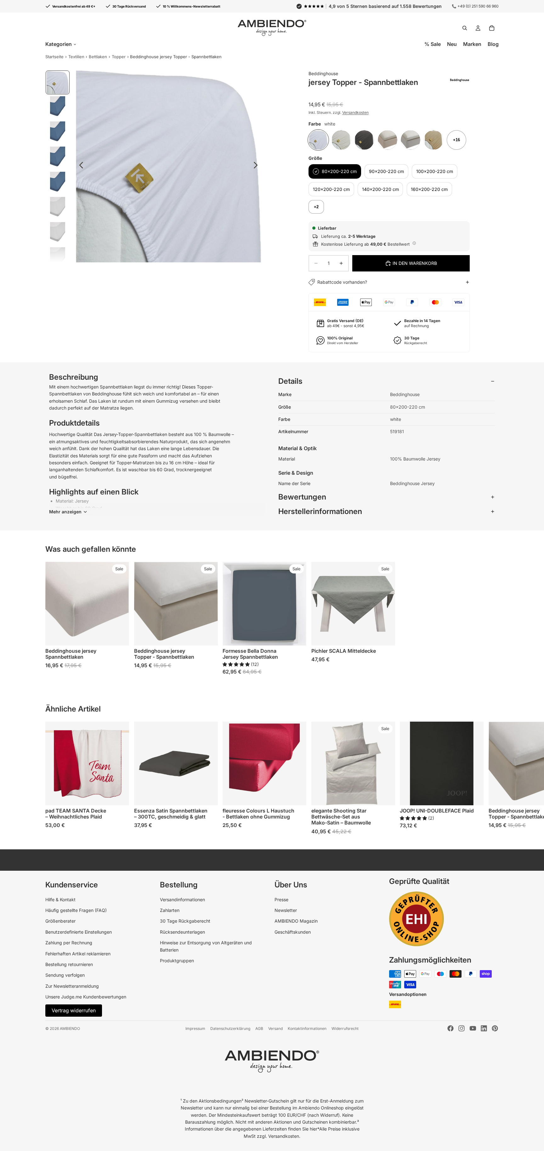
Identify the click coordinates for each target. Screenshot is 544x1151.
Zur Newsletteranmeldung (72, 986)
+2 (316, 206)
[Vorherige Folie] (79, 166)
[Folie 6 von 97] (57, 208)
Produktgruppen (177, 960)
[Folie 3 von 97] (57, 132)
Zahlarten (169, 910)
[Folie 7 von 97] (57, 233)
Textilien (76, 56)
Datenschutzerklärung (230, 1028)
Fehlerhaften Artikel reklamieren (77, 953)
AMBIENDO (70, 1028)
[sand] (387, 140)
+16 (456, 139)
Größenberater (60, 921)
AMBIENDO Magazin (296, 921)
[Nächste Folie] (257, 166)
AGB (259, 1028)
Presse (281, 899)
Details (290, 381)
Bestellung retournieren (69, 964)
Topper (119, 56)
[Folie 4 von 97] (57, 158)
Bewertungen (302, 496)
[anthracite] (364, 140)
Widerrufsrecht (345, 1028)
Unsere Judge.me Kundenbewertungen (85, 996)
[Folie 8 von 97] (57, 258)
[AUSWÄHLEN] (119, 636)
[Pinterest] (495, 1028)
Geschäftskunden (293, 932)
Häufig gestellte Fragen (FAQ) (76, 910)
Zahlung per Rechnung (68, 942)
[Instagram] (461, 1028)
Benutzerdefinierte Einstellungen (78, 932)
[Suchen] (465, 28)
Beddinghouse (323, 73)
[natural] (410, 140)
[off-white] (341, 140)
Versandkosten (355, 112)
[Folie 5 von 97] (57, 183)
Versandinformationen (182, 899)
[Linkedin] (484, 1028)
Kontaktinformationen (307, 1028)
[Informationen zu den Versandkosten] (414, 243)
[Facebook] (450, 1028)
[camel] (433, 140)
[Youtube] (473, 1028)
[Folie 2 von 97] (57, 107)
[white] (318, 140)
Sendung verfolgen (65, 975)
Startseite (54, 56)
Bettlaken (98, 56)
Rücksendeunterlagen (182, 932)
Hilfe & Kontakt (60, 899)
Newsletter (286, 910)
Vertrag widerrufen (74, 1010)
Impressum (195, 1028)
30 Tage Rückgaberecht (185, 921)
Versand (275, 1028)
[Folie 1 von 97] (57, 82)
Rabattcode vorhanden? (342, 282)
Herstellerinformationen (320, 511)
